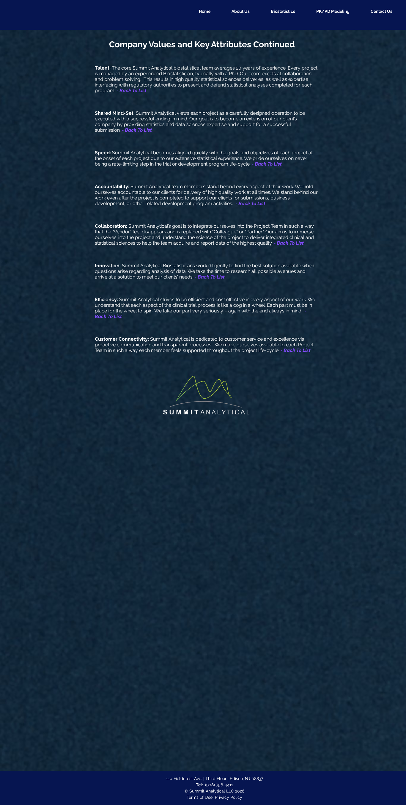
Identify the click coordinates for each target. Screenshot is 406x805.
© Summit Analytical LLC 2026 (214, 791)
